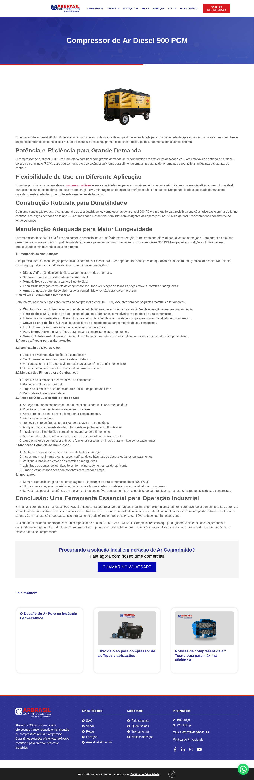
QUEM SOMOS (95, 8)
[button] (243, 769)
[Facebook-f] (175, 749)
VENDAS (111, 8)
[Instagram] (191, 749)
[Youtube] (199, 749)
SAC (170, 8)
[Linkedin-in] (183, 749)
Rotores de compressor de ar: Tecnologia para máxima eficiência (200, 655)
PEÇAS (145, 8)
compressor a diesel (78, 185)
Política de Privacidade (144, 774)
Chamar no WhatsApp (127, 567)
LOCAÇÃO (128, 8)
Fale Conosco (188, 8)
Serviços (158, 8)
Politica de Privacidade (188, 739)
